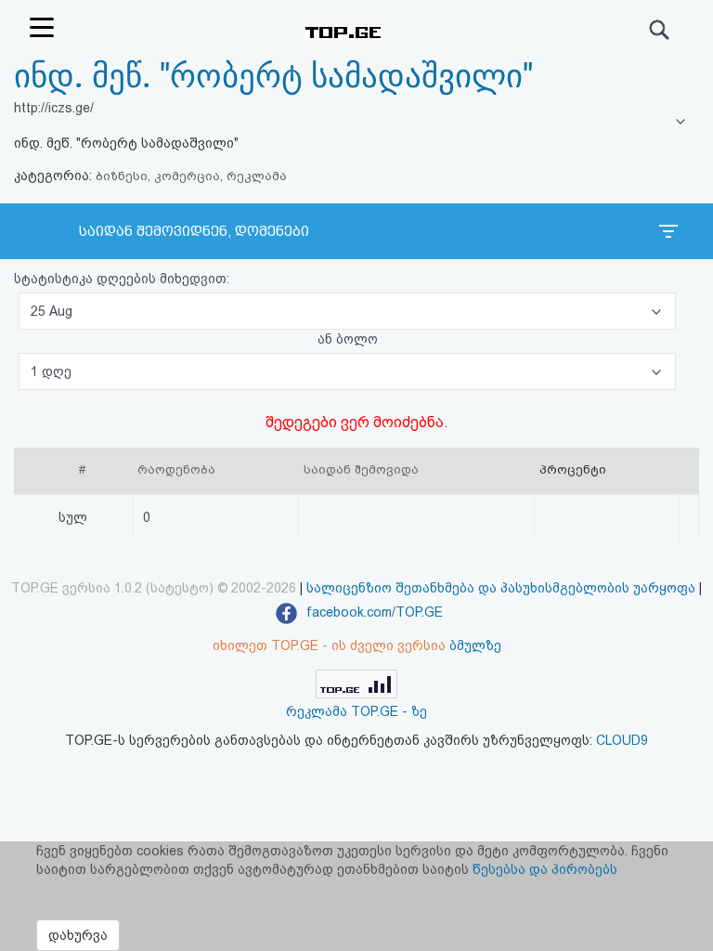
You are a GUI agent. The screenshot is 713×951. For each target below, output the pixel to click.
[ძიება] (660, 30)
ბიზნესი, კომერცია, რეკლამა (191, 176)
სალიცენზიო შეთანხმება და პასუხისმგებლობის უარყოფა (500, 587)
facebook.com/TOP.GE (373, 612)
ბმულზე (475, 645)
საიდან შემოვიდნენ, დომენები (194, 231)
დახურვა (78, 935)
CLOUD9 (622, 740)
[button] (347, 311)
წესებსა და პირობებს (545, 869)
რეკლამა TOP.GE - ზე (356, 711)
